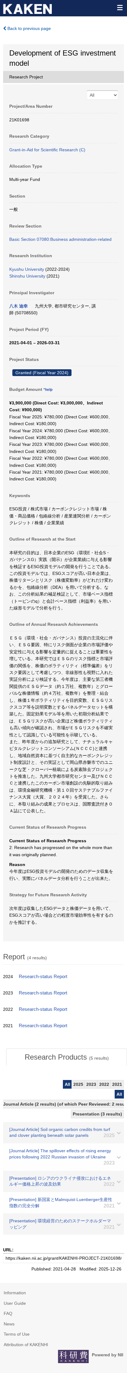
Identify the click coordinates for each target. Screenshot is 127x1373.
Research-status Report (43, 976)
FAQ (8, 1313)
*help (47, 389)
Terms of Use (17, 1334)
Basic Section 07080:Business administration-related (60, 239)
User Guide (15, 1303)
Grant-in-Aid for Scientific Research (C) (47, 149)
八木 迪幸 (18, 305)
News (9, 1323)
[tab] (66, 1057)
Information (15, 1292)
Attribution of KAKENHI (26, 1344)
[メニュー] (119, 7)
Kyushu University (26, 269)
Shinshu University (27, 276)
